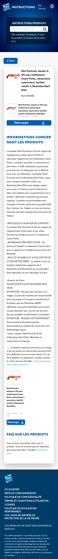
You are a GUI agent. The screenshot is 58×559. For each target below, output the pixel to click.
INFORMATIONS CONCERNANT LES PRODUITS (29, 139)
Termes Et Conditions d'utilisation (27, 500)
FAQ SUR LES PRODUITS (27, 434)
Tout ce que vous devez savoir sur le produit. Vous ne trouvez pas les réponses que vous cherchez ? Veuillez (28, 446)
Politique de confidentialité (23, 497)
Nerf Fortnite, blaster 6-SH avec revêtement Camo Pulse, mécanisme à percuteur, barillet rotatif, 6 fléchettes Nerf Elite (35, 81)
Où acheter (12, 489)
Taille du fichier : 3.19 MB (27, 117)
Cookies (10, 504)
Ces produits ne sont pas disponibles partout (28, 527)
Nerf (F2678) (27, 96)
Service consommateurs (20, 493)
